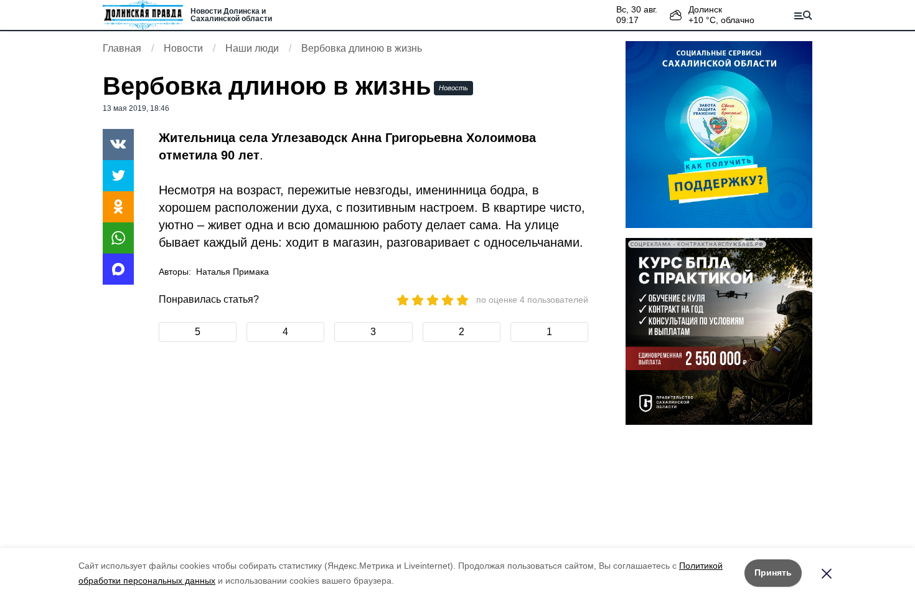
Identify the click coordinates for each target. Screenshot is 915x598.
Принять (773, 572)
